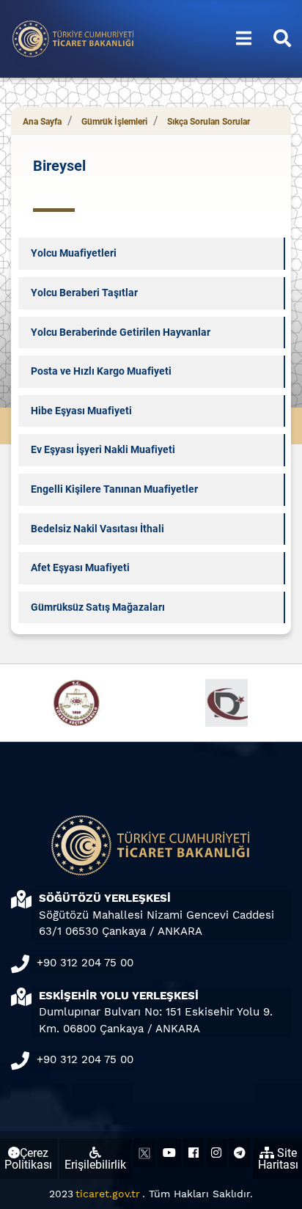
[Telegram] (240, 1153)
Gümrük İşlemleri (114, 122)
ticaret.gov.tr (108, 1193)
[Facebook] (193, 1153)
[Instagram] (216, 1153)
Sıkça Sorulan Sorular (208, 122)
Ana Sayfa (42, 122)
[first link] (243, 38)
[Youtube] (169, 1153)
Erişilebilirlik (95, 1165)
